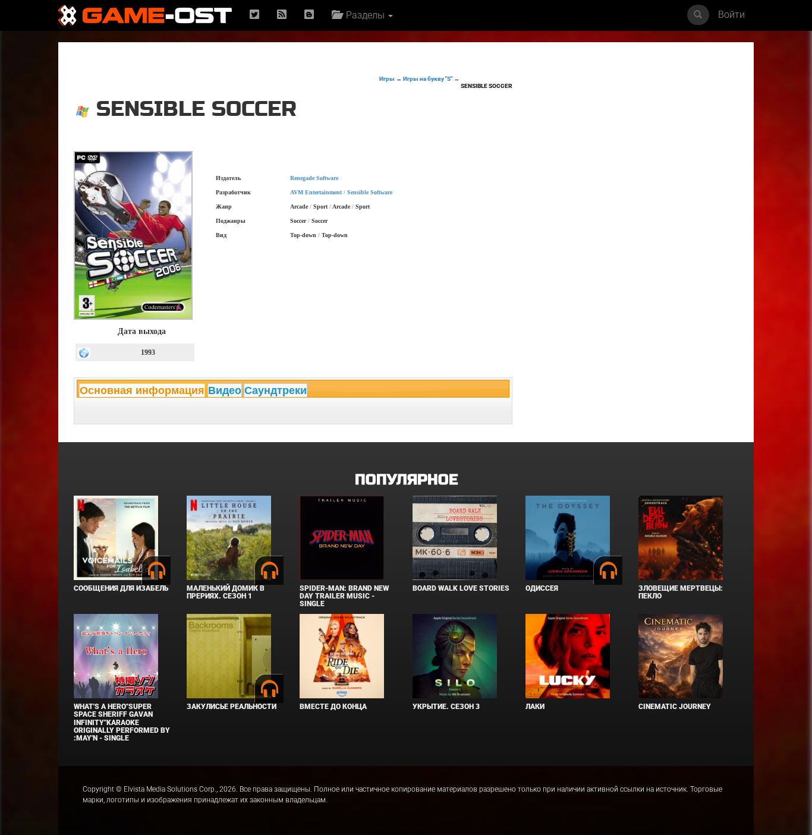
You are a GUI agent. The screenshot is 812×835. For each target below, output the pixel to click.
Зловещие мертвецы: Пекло (680, 592)
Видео (224, 390)
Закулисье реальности (231, 706)
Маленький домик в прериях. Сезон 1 (226, 592)
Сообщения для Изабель (121, 588)
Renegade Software (314, 178)
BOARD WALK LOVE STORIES (461, 588)
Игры (387, 78)
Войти (731, 14)
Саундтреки (275, 390)
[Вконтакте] (309, 15)
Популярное (406, 480)
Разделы (364, 15)
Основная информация (142, 390)
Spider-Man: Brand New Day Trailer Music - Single (344, 596)
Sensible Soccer (486, 86)
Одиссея (541, 588)
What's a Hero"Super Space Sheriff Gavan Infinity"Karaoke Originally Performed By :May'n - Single (122, 722)
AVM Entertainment (316, 192)
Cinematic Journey (674, 706)
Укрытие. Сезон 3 (446, 706)
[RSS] (281, 15)
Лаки (535, 706)
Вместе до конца (333, 706)
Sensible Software (369, 192)
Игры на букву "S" (427, 78)
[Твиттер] (254, 15)
